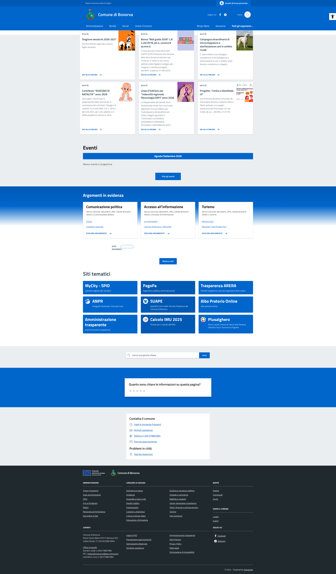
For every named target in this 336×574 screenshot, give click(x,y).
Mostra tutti (168, 261)
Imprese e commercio (179, 494)
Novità (112, 26)
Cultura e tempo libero (136, 515)
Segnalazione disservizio (136, 543)
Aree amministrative (92, 494)
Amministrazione (94, 26)
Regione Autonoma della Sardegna (98, 3)
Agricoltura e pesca (134, 490)
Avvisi (215, 499)
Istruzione (220, 26)
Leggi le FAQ (131, 535)
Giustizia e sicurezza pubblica (182, 490)
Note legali (174, 548)
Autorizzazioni (132, 507)
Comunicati (218, 494)
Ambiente (130, 494)
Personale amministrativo (94, 511)
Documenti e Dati (90, 515)
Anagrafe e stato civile (136, 499)
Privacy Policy (176, 543)
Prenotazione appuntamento (138, 539)
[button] (332, 16)
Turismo (173, 511)
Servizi (125, 26)
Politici (86, 507)
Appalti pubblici (132, 503)
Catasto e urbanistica (135, 511)
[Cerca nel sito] (247, 14)
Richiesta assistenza (135, 548)
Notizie (216, 490)
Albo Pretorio (175, 539)
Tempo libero (203, 26)
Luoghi (216, 516)
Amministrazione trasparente (182, 535)
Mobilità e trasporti (178, 499)
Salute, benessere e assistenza (183, 503)
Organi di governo (90, 490)
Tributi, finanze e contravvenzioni (184, 507)
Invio (204, 355)
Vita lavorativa (176, 515)
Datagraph (248, 569)
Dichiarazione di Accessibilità (182, 552)
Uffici (85, 499)
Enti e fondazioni (90, 503)
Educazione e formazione (137, 520)
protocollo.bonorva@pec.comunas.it (103, 553)
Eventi (216, 520)
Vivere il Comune (143, 26)
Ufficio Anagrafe (90, 547)
